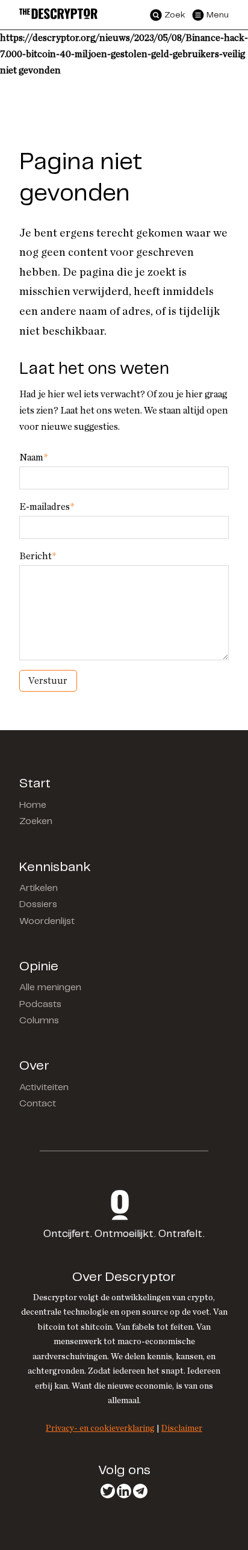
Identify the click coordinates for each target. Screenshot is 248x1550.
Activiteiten (44, 1087)
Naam (33, 457)
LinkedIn (124, 1491)
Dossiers (38, 904)
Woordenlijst (47, 921)
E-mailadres (46, 507)
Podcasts (40, 1004)
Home (32, 805)
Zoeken (35, 821)
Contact (37, 1103)
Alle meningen (50, 987)
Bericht (37, 556)
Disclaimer (181, 1428)
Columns (39, 1020)
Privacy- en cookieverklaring (100, 1428)
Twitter (108, 1491)
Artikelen (38, 888)
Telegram (140, 1491)
